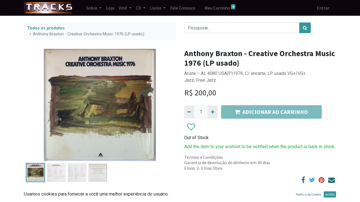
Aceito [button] (329, 194)
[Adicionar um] (212, 111)
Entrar (323, 8)
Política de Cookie (308, 194)
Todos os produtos (46, 28)
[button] (35, 105)
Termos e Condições (203, 157)
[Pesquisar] (305, 27)
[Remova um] (189, 111)
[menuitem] (110, 7)
